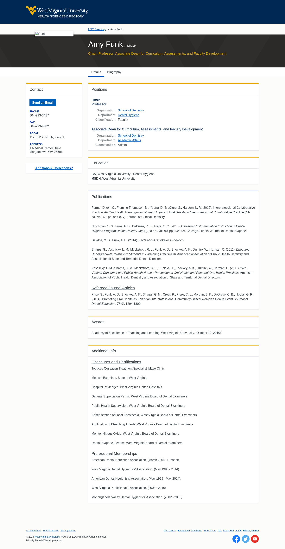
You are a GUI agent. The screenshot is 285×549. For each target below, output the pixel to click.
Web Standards (51, 530)
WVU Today (210, 530)
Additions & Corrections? (54, 168)
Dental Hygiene (128, 115)
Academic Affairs (129, 140)
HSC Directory (97, 29)
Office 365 (228, 530)
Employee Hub (251, 530)
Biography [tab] (114, 72)
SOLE (238, 530)
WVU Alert (196, 530)
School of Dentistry (131, 110)
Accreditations (33, 530)
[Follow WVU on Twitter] (246, 539)
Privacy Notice (68, 530)
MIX (220, 530)
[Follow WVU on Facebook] (236, 539)
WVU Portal (170, 530)
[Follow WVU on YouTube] (255, 539)
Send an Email (42, 102)
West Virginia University (47, 536)
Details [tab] (96, 72)
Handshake (184, 530)
